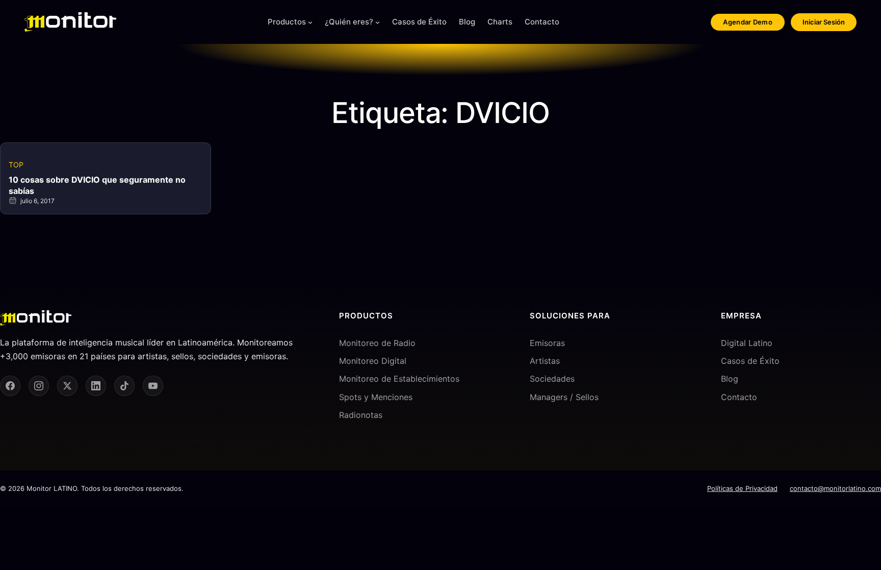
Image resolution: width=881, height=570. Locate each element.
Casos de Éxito (750, 361)
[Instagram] (39, 386)
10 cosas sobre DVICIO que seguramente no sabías (97, 185)
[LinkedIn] (96, 386)
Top (16, 164)
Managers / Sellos (564, 397)
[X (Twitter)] (67, 386)
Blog (729, 379)
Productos (287, 22)
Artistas (545, 361)
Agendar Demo (747, 22)
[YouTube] (153, 386)
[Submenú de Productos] (310, 22)
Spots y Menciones (375, 397)
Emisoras (547, 343)
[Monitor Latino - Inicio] (70, 22)
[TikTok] (124, 386)
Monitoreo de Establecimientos (399, 379)
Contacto (739, 397)
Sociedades (552, 379)
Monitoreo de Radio (377, 343)
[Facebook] (10, 386)
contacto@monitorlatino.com (835, 488)
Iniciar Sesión (823, 22)
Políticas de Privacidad (742, 488)
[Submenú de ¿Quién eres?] (377, 22)
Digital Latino (746, 343)
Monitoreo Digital (372, 361)
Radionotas (360, 415)
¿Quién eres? (349, 22)
